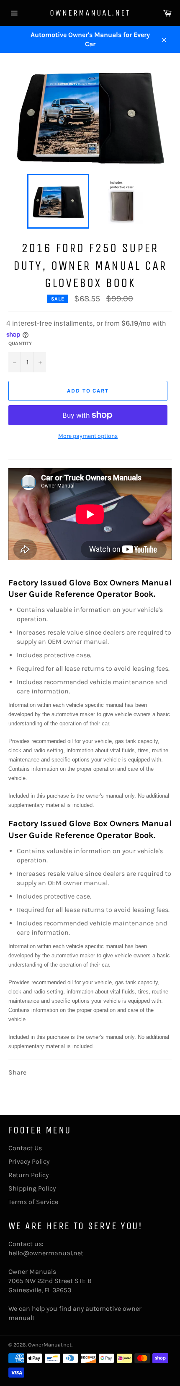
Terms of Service (33, 1202)
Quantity (20, 343)
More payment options (88, 436)
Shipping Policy (32, 1188)
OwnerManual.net (90, 13)
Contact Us (25, 1148)
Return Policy (28, 1175)
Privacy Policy (28, 1161)
